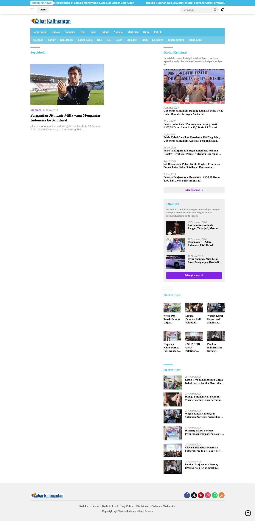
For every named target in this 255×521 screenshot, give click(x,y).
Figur (93, 32)
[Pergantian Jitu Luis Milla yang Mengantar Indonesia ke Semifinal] (67, 84)
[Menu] (32, 10)
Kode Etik (108, 506)
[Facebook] (187, 495)
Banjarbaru (66, 39)
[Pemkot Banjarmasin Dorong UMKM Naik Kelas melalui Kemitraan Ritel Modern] (216, 336)
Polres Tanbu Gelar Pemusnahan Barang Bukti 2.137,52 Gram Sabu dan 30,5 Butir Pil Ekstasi (190, 126)
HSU (119, 39)
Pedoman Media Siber (164, 506)
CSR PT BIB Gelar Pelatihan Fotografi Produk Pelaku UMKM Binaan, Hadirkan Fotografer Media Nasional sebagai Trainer (194, 348)
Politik (158, 32)
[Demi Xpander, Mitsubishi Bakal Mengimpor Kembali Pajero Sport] (175, 262)
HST (109, 39)
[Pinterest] (201, 495)
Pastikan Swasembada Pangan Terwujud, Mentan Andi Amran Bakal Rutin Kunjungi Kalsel (203, 227)
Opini (146, 32)
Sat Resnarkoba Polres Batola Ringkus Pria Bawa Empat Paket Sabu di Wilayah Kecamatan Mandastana (192, 166)
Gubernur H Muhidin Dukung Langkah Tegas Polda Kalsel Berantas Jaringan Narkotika (193, 112)
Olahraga (133, 32)
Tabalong (131, 39)
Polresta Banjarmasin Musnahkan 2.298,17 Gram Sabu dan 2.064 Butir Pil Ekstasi (192, 179)
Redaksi (83, 506)
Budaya (56, 32)
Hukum (104, 32)
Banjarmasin (40, 32)
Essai (82, 32)
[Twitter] (194, 495)
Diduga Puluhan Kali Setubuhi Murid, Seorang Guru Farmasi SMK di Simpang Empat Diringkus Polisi (193, 320)
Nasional (118, 32)
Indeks (43, 9)
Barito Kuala (85, 39)
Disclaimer (142, 506)
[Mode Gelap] (223, 10)
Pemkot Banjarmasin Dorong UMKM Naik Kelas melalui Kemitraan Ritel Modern (215, 348)
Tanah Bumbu (176, 39)
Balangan (38, 39)
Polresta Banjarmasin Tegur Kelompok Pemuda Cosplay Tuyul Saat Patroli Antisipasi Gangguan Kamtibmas (191, 152)
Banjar (52, 39)
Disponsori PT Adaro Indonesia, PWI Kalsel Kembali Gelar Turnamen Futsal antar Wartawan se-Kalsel (203, 244)
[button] (215, 10)
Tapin (144, 39)
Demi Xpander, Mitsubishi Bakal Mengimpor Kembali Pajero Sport (203, 261)
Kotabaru (157, 39)
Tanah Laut (195, 39)
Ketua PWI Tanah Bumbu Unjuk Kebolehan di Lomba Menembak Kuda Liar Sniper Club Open (172, 320)
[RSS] (222, 495)
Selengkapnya (193, 190)
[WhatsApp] (215, 495)
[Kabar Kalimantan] (50, 21)
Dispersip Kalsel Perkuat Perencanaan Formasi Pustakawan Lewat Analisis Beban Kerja (172, 348)
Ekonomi (70, 32)
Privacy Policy (125, 506)
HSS (99, 39)
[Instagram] (208, 495)
